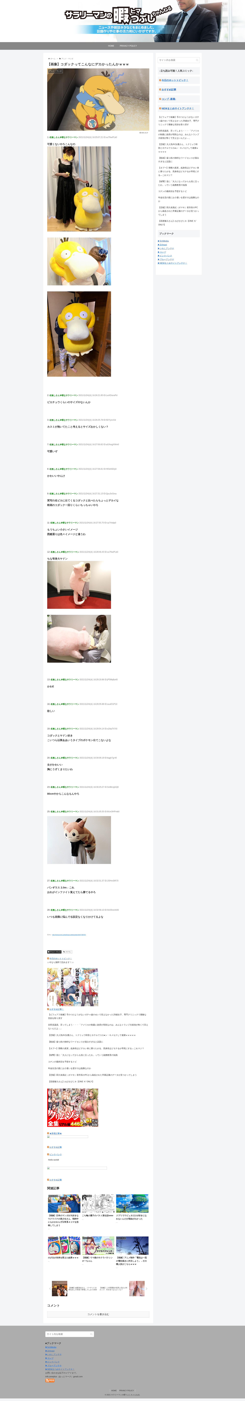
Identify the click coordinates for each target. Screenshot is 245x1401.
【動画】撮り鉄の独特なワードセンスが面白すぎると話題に (75, 1042)
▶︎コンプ (162, 252)
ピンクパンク (56, 1154)
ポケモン (68, 952)
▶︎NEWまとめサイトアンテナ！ (172, 263)
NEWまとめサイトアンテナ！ (178, 108)
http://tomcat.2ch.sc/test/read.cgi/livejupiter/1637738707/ (69, 934)
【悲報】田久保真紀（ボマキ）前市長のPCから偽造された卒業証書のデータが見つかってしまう (92, 1075)
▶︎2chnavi (162, 245)
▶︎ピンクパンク (165, 256)
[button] (197, 60)
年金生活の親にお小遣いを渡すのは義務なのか (69, 1068)
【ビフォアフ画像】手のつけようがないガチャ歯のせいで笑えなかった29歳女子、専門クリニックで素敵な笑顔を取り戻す (97, 1016)
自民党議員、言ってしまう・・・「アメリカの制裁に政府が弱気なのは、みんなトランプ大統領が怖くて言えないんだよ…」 (98, 1027)
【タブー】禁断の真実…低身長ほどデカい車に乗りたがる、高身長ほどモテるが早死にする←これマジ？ (96, 1048)
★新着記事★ (56, 1133)
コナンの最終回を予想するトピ (62, 1062)
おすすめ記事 (56, 1147)
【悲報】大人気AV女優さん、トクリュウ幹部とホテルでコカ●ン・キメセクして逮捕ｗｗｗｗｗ (92, 1035)
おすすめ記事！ (57, 1009)
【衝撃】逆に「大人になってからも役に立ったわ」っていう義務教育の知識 (83, 1055)
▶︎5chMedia (163, 241)
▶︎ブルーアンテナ (166, 259)
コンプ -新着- (169, 99)
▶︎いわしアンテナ (166, 248)
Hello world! (53, 1160)
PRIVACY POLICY (126, 1391)
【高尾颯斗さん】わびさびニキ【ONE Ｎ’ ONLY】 (71, 1082)
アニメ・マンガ (55, 952)
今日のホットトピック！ (61, 958)
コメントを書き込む (98, 1314)
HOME (114, 1391)
